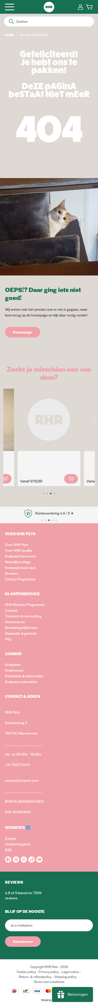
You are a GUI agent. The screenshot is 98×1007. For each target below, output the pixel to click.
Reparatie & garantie (21, 633)
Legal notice (70, 971)
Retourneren (15, 621)
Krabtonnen (14, 670)
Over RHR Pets (16, 544)
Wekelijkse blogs (18, 561)
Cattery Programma (20, 578)
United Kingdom (17, 843)
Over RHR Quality (18, 550)
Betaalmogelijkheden (21, 627)
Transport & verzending (23, 615)
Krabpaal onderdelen (21, 681)
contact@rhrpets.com (21, 780)
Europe (10, 838)
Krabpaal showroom (20, 555)
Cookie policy (26, 971)
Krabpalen (13, 664)
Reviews (11, 573)
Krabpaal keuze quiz (20, 567)
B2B (8, 849)
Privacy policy (49, 971)
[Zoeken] (11, 21)
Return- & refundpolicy (35, 976)
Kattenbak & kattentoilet (24, 675)
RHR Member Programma (24, 604)
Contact (11, 610)
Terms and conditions (49, 981)
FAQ (8, 638)
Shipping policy (65, 976)
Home (9, 35)
